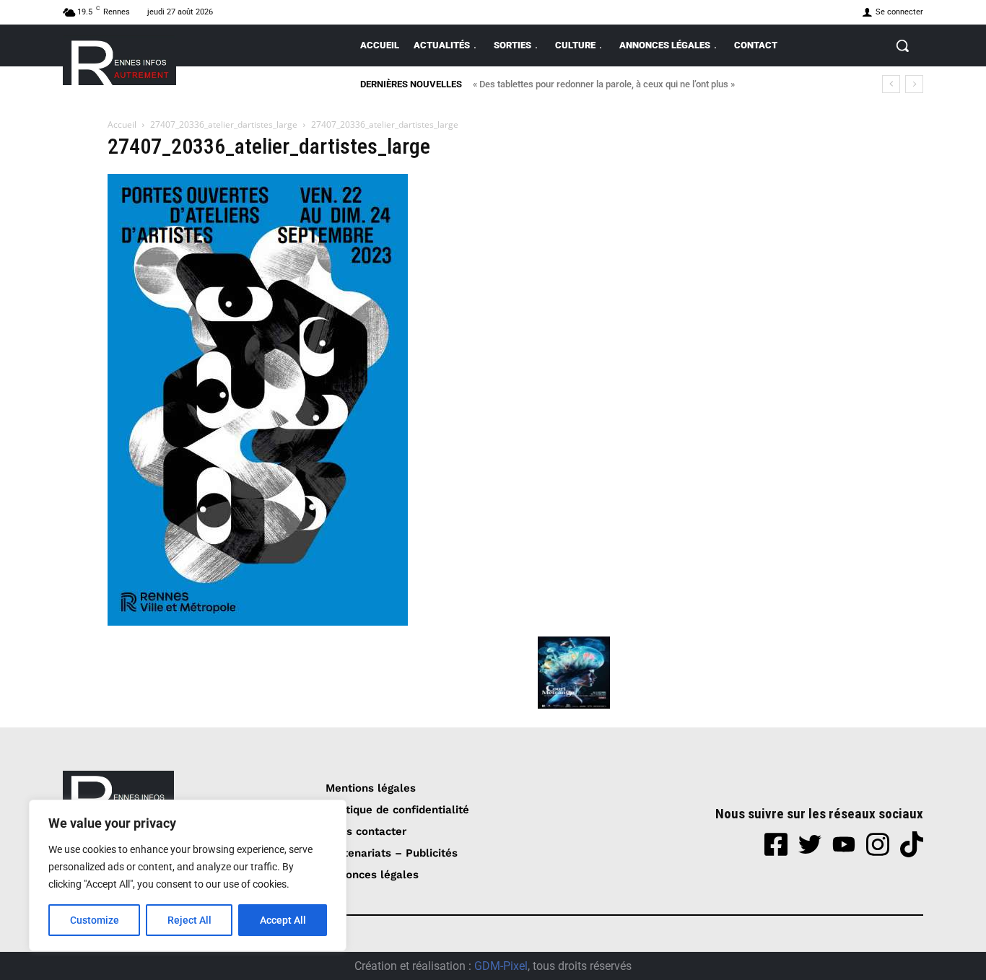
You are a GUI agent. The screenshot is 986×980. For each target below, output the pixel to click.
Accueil (122, 124)
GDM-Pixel (501, 966)
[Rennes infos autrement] (119, 60)
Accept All (283, 920)
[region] (187, 875)
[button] (902, 45)
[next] (914, 84)
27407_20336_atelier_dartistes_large (223, 124)
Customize (94, 920)
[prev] (891, 84)
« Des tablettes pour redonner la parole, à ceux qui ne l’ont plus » (604, 84)
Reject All (189, 920)
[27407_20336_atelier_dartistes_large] (258, 622)
